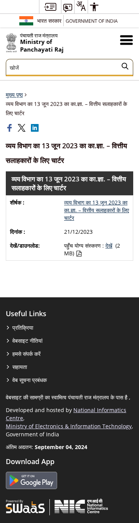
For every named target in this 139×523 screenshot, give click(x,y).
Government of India (92, 21)
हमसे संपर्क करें (26, 353)
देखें (108, 245)
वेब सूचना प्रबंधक (29, 380)
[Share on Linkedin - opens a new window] (35, 127)
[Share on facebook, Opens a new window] (10, 127)
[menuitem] (50, 6)
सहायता (19, 366)
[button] (126, 40)
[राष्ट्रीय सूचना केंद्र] (81, 506)
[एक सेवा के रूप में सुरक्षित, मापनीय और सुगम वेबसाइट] (25, 506)
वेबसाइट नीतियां (27, 340)
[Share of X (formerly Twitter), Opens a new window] (22, 127)
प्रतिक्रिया (22, 327)
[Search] (125, 67)
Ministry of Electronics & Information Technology (69, 426)
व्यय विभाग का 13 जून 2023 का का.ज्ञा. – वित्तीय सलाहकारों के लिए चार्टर (96, 210)
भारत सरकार (49, 20)
